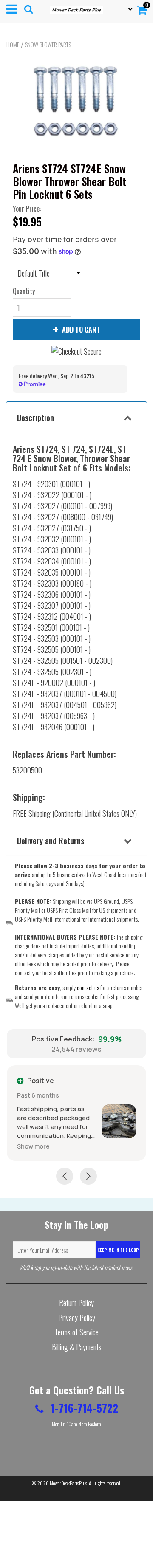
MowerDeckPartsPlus (68, 1483)
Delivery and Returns (50, 840)
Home (12, 44)
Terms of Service (76, 1332)
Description (35, 417)
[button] (33, 1146)
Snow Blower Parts (48, 44)
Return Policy (76, 1302)
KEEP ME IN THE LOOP (118, 1250)
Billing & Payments (77, 1346)
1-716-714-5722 (83, 1408)
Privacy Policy (76, 1317)
